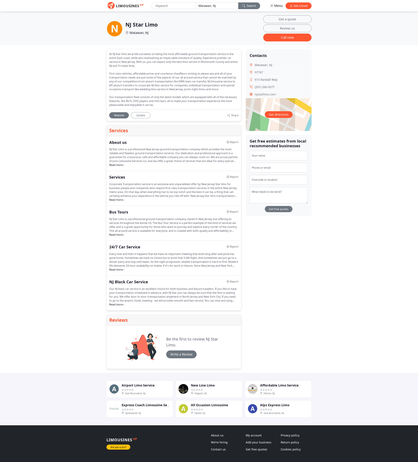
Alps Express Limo (274, 405)
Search (251, 6)
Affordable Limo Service (279, 385)
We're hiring (219, 442)
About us (217, 435)
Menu (278, 5)
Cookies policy (291, 449)
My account (254, 435)
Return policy (290, 442)
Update (140, 115)
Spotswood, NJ (133, 413)
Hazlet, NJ (199, 413)
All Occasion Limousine (209, 405)
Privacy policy (290, 435)
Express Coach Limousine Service (148, 405)
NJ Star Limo (141, 24)
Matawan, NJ (138, 32)
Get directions (279, 114)
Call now (287, 37)
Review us (287, 28)
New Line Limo (203, 385)
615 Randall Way (266, 80)
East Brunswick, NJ (135, 393)
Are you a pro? (118, 447)
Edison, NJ (269, 393)
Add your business (258, 442)
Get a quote (287, 19)
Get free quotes (278, 209)
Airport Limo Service (138, 385)
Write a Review (181, 354)
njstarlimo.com (265, 94)
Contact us (218, 449)
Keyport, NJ (200, 393)
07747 (259, 72)
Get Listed (300, 6)
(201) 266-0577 (264, 87)
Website (119, 115)
